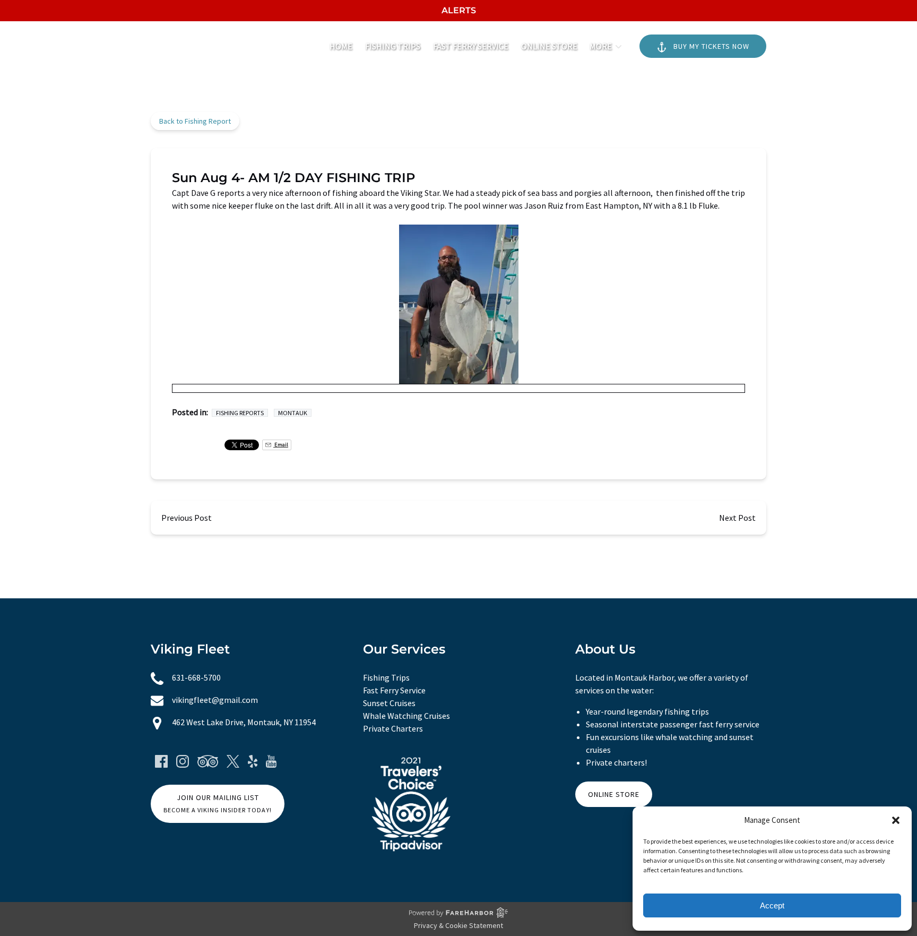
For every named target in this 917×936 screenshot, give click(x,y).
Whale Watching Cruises (406, 715)
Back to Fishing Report (195, 121)
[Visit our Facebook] (161, 761)
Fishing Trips (392, 46)
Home (341, 46)
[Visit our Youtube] (271, 761)
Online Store (549, 46)
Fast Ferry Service (470, 46)
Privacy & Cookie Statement (458, 925)
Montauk (292, 413)
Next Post (737, 517)
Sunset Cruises (389, 703)
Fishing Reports (240, 413)
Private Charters (393, 728)
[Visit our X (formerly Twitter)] (233, 761)
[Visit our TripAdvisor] (207, 761)
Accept (772, 905)
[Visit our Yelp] (252, 761)
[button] (895, 820)
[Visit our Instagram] (182, 761)
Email (280, 444)
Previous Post (186, 517)
